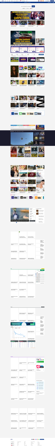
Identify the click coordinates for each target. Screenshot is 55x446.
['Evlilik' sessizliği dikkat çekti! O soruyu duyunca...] (31, 388)
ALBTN (11, 343)
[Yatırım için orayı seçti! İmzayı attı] (31, 359)
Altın (25, 326)
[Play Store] (13, 442)
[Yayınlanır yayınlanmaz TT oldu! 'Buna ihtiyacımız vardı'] (14, 374)
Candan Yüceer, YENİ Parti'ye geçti (8, 2)
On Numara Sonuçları (41, 388)
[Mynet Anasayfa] (3, 0)
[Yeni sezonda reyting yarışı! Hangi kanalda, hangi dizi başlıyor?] (31, 395)
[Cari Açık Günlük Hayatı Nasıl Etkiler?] (40, 167)
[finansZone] (40, 127)
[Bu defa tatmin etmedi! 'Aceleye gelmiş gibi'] (14, 237)
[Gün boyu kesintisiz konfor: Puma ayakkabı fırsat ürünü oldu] (23, 174)
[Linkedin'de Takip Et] (40, 359)
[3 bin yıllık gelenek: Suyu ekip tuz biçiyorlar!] (40, 101)
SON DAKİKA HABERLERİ (3, 2)
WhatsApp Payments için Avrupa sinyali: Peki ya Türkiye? (14, 413)
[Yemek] (39, 0)
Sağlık (24, 442)
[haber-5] (41, 151)
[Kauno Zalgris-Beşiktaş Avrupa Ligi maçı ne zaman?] (32, 68)
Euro (22, 326)
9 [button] (24, 222)
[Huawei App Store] (13, 445)
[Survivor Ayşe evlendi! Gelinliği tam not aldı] (15, 71)
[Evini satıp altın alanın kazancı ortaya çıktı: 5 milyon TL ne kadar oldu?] (31, 328)
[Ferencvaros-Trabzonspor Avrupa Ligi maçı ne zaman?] (31, 234)
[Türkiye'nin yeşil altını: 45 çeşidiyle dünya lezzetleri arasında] (14, 255)
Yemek (18, 444)
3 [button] (16, 222)
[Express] (41, 0)
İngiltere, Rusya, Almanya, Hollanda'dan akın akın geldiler (42, 241)
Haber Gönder (42, 439)
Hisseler (31, 444)
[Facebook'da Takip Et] (36, 359)
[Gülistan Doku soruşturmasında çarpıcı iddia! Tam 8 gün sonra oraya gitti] (27, 15)
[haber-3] (27, 151)
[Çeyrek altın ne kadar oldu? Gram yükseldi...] (23, 167)
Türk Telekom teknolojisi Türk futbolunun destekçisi (31, 428)
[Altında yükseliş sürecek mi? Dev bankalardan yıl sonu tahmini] (38, 329)
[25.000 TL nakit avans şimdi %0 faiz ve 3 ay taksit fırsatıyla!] (23, 37)
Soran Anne (39, 443)
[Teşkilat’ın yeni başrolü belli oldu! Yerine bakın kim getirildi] (31, 252)
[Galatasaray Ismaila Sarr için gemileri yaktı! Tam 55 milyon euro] (23, 293)
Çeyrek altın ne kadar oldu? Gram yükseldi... (42, 334)
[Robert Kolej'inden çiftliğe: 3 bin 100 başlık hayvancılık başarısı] (38, 321)
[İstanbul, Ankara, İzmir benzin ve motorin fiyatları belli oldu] (23, 255)
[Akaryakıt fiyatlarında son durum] (40, 425)
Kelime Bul (38, 442)
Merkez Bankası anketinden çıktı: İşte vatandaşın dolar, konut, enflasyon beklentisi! (42, 326)
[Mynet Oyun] (15, 59)
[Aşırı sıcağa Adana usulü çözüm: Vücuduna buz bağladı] (32, 75)
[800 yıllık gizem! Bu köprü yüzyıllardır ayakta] (32, 167)
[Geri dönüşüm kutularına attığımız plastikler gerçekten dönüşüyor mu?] (23, 234)
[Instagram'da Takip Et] (39, 359)
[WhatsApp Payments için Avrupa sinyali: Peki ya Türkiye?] (14, 410)
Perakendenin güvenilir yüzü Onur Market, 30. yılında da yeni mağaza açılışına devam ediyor (14, 421)
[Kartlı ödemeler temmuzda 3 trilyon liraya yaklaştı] (40, 417)
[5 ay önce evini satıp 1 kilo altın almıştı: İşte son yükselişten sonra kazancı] (23, 317)
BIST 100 (13, 327)
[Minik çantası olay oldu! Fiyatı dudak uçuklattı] (14, 381)
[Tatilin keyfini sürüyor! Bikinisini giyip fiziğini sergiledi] (23, 388)
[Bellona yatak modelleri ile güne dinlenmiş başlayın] (32, 410)
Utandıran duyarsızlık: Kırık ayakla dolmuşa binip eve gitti (42, 245)
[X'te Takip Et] (33, 439)
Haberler (18, 442)
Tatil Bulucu (39, 444)
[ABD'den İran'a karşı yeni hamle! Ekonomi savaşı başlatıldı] (23, 310)
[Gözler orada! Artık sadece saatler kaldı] (14, 314)
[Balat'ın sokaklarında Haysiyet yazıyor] (23, 425)
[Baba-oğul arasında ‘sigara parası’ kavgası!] (32, 189)
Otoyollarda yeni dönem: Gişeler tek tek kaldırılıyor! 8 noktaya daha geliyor (42, 318)
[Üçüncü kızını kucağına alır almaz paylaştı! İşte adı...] (23, 395)
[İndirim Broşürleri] (43, 0)
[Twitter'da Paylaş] (40, 394)
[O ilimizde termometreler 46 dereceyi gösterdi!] (38, 257)
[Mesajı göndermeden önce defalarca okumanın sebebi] (15, 98)
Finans (17, 443)
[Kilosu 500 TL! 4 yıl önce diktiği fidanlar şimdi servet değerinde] (23, 410)
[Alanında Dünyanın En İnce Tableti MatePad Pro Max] (23, 98)
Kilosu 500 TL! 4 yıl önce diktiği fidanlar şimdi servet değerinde (23, 413)
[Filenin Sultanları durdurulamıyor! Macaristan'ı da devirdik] (23, 272)
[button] (34, 37)
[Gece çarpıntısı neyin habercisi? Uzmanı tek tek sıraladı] (23, 105)
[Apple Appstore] (13, 443)
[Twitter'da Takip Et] (38, 359)
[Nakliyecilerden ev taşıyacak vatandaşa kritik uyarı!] (31, 310)
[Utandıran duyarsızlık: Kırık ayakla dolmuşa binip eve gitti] (38, 245)
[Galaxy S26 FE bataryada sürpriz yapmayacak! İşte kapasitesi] (32, 105)
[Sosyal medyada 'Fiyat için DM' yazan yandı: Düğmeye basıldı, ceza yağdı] (31, 335)
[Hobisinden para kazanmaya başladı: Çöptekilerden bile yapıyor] (14, 425)
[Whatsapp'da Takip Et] (43, 359)
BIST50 (14, 326)
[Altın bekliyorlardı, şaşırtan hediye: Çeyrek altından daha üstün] (38, 249)
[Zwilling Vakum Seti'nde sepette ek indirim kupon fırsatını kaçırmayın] (23, 189)
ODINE (19, 343)
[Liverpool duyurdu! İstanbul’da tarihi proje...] (32, 174)
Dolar (20, 326)
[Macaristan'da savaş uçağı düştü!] (23, 75)
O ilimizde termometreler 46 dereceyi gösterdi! (42, 257)
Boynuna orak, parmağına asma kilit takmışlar (42, 253)
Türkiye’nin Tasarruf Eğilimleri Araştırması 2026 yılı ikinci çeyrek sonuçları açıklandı (40, 414)
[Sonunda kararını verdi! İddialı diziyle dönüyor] (14, 392)
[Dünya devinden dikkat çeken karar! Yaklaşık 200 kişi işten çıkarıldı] (14, 248)
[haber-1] (14, 151)
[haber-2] (20, 151)
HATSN (11, 344)
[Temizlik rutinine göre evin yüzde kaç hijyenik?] (40, 68)
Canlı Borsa (32, 442)
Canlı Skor (43, 268)
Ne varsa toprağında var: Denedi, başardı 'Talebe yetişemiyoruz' (23, 421)
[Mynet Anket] (42, 0)
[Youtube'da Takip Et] (42, 359)
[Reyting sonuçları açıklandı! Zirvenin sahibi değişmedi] (15, 182)
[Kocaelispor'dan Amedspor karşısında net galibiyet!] (31, 272)
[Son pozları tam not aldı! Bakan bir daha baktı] (40, 185)
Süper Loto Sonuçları (41, 385)
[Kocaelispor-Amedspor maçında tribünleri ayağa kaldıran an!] (14, 275)
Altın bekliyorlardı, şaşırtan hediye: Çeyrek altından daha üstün (42, 249)
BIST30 (17, 326)
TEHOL (20, 344)
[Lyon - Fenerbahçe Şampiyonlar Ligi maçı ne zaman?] (23, 68)
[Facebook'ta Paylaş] (39, 394)
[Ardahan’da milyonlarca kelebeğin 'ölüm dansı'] (32, 182)
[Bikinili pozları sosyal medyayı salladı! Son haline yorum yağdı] (31, 377)
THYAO (28, 343)
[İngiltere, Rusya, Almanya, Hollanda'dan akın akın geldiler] (38, 241)
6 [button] (20, 222)
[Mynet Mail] (53, 2)
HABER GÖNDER (50, 2)
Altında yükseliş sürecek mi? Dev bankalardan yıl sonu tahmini (42, 329)
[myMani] (20, 1)
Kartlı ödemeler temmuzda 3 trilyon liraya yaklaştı (40, 421)
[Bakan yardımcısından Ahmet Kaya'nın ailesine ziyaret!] (32, 98)
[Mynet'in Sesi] (23, 59)
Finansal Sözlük (32, 443)
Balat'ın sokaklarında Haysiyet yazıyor (23, 428)
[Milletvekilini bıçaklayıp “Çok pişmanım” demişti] (15, 189)
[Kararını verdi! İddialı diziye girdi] (15, 171)
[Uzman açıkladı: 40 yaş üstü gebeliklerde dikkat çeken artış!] (40, 174)
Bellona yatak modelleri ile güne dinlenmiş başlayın (31, 413)
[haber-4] (34, 151)
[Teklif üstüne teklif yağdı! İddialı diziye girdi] (23, 359)
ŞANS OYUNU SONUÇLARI (39, 380)
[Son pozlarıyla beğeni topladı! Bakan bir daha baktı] (31, 367)
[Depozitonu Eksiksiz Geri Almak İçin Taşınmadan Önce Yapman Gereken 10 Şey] (23, 182)
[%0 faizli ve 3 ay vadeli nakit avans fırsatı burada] (40, 75)
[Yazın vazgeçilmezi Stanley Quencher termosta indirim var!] (23, 241)
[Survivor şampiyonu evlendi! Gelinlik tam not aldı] (23, 381)
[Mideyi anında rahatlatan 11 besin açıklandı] (31, 241)
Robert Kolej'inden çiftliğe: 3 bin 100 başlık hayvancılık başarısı (41, 322)
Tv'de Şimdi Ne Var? (38, 370)
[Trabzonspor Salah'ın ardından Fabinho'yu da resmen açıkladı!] (23, 279)
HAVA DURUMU (25, 2)
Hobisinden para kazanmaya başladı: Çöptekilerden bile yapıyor (14, 428)
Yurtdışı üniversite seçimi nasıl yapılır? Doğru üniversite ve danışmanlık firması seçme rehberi (31, 421)
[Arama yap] (45, 1)
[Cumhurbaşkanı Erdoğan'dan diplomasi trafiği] (15, 105)
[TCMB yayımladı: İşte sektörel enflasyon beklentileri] (23, 248)
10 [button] (25, 222)
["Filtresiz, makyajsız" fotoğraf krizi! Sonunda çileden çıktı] (14, 363)
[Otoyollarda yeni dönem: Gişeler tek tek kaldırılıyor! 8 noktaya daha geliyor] (38, 317)
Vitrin (24, 444)
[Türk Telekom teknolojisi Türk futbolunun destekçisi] (32, 425)
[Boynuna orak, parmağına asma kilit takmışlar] (38, 253)
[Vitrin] (38, 0)
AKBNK (28, 344)
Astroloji (25, 443)
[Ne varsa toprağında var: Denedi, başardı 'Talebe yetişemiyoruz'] (23, 417)
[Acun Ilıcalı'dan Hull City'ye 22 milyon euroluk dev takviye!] (31, 290)
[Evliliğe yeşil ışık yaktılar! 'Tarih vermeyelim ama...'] (23, 374)
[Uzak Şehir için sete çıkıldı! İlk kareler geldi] (23, 367)
